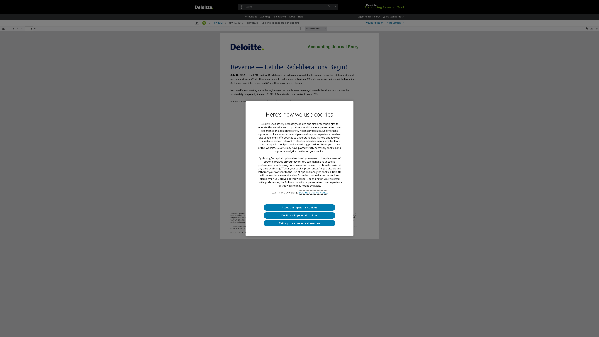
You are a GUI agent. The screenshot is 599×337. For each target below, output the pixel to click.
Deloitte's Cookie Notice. (313, 192)
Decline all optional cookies (299, 215)
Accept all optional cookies (299, 207)
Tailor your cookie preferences (299, 223)
